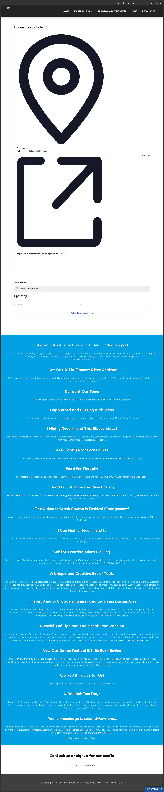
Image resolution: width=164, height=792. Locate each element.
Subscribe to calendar (80, 313)
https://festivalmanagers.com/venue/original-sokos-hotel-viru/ (42, 253)
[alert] (82, 289)
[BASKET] (143, 3)
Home (66, 11)
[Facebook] (123, 3)
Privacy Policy (116, 782)
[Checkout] (147, 3)
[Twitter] (128, 3)
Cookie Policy (101, 782)
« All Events (144, 155)
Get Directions (41, 151)
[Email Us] (118, 3)
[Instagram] (133, 3)
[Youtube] (138, 3)
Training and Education (112, 11)
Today (82, 304)
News (134, 11)
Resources (148, 11)
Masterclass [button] (82, 11)
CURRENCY (156, 3)
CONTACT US (154, 789)
